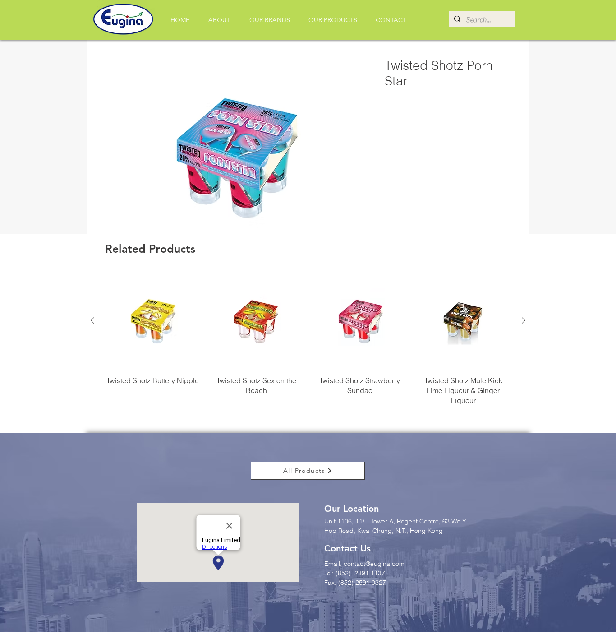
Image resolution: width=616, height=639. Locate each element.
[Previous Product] (92, 320)
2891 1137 (370, 573)
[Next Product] (523, 320)
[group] (308, 339)
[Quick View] (153, 320)
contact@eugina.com (374, 564)
